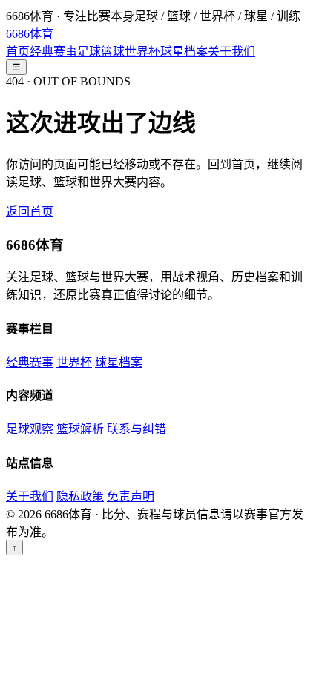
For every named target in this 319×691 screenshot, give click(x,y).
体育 (29, 33)
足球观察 (29, 429)
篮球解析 (80, 429)
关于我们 (231, 51)
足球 (89, 51)
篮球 (113, 51)
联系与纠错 (136, 429)
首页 (18, 51)
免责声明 (130, 496)
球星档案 (184, 51)
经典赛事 (53, 51)
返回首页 (29, 211)
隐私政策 (80, 496)
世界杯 (142, 51)
